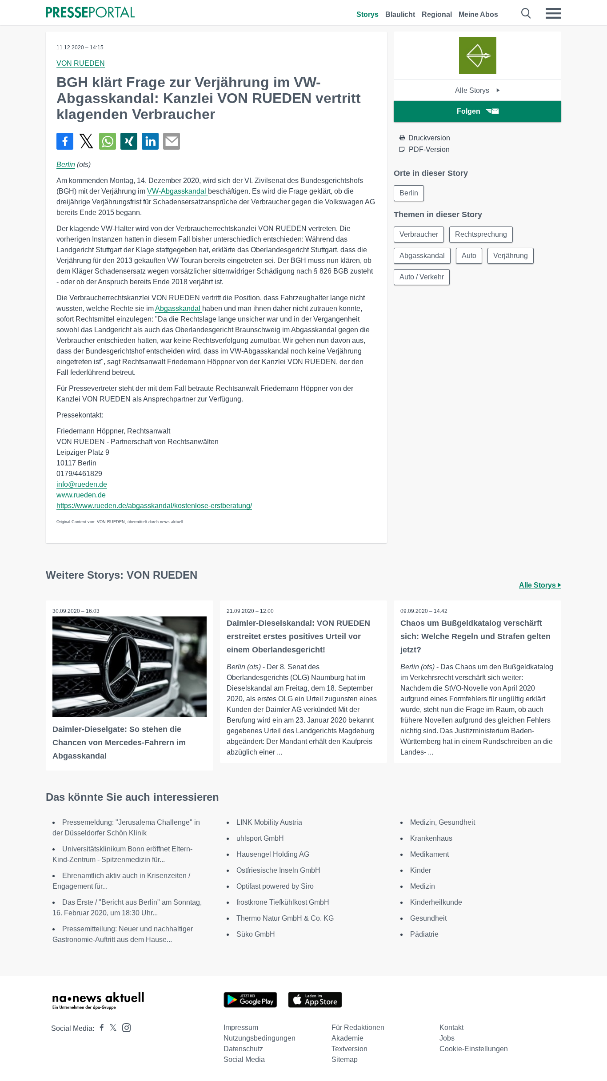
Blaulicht (400, 14)
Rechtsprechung (481, 234)
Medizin (422, 886)
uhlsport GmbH (260, 838)
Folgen (468, 111)
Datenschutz (243, 1049)
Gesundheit (428, 918)
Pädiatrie (424, 934)
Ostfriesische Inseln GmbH (278, 870)
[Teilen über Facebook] (64, 141)
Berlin (65, 164)
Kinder (420, 870)
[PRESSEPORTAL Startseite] (90, 13)
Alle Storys (473, 90)
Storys (367, 14)
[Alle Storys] (477, 72)
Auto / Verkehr (421, 277)
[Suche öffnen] (526, 13)
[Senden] (171, 141)
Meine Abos (478, 14)
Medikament (429, 854)
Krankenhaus (431, 838)
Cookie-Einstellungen (473, 1049)
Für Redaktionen (357, 1027)
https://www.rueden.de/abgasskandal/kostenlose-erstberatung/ (154, 505)
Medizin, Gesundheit (442, 822)
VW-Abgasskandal (177, 191)
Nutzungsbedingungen (260, 1038)
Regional (437, 14)
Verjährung (510, 255)
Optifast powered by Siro (275, 886)
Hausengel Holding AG (272, 854)
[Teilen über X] (86, 141)
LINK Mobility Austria (269, 822)
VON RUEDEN (80, 63)
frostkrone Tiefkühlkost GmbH (282, 902)
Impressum (241, 1027)
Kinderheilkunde (436, 902)
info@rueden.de (81, 484)
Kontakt (451, 1027)
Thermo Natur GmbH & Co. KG (285, 918)
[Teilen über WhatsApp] (107, 141)
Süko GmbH (255, 934)
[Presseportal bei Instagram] (124, 1027)
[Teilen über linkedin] (150, 141)
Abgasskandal (178, 308)
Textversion (349, 1049)
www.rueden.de (81, 495)
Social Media (244, 1059)
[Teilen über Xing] (128, 141)
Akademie (347, 1038)
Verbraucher (418, 234)
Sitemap (344, 1059)
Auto (469, 255)
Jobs (447, 1038)
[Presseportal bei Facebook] (99, 1028)
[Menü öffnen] (553, 13)
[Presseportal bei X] (110, 1028)
